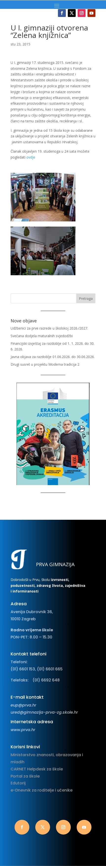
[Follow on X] (72, 13)
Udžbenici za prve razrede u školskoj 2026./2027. (49, 328)
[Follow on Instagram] (82, 13)
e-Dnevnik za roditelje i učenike (41, 790)
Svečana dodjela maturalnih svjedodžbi (42, 335)
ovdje (30, 157)
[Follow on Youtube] (91, 13)
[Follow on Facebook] (62, 13)
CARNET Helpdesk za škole (37, 769)
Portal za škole (25, 776)
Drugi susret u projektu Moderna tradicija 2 (45, 364)
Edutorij (18, 783)
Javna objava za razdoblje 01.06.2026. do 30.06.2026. (53, 356)
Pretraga (86, 298)
